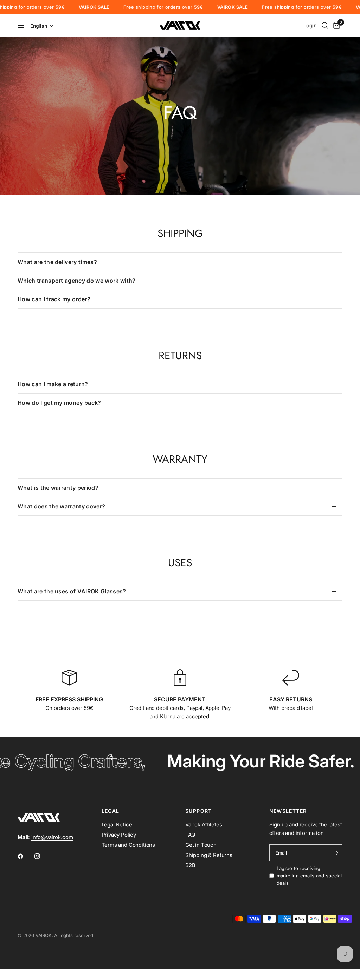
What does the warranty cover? (61, 506)
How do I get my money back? (59, 402)
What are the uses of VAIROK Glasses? (72, 591)
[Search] (325, 25)
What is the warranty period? (58, 487)
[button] (42, 26)
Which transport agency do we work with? (76, 280)
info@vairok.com (52, 837)
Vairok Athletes (203, 824)
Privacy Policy (119, 834)
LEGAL (111, 811)
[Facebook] (25, 856)
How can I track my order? (54, 299)
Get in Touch (201, 845)
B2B (190, 865)
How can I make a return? (53, 384)
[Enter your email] (335, 852)
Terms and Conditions (128, 845)
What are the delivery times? (57, 261)
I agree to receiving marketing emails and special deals (309, 875)
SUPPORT (198, 811)
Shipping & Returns (208, 855)
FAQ (190, 834)
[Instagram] (42, 856)
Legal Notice (117, 824)
